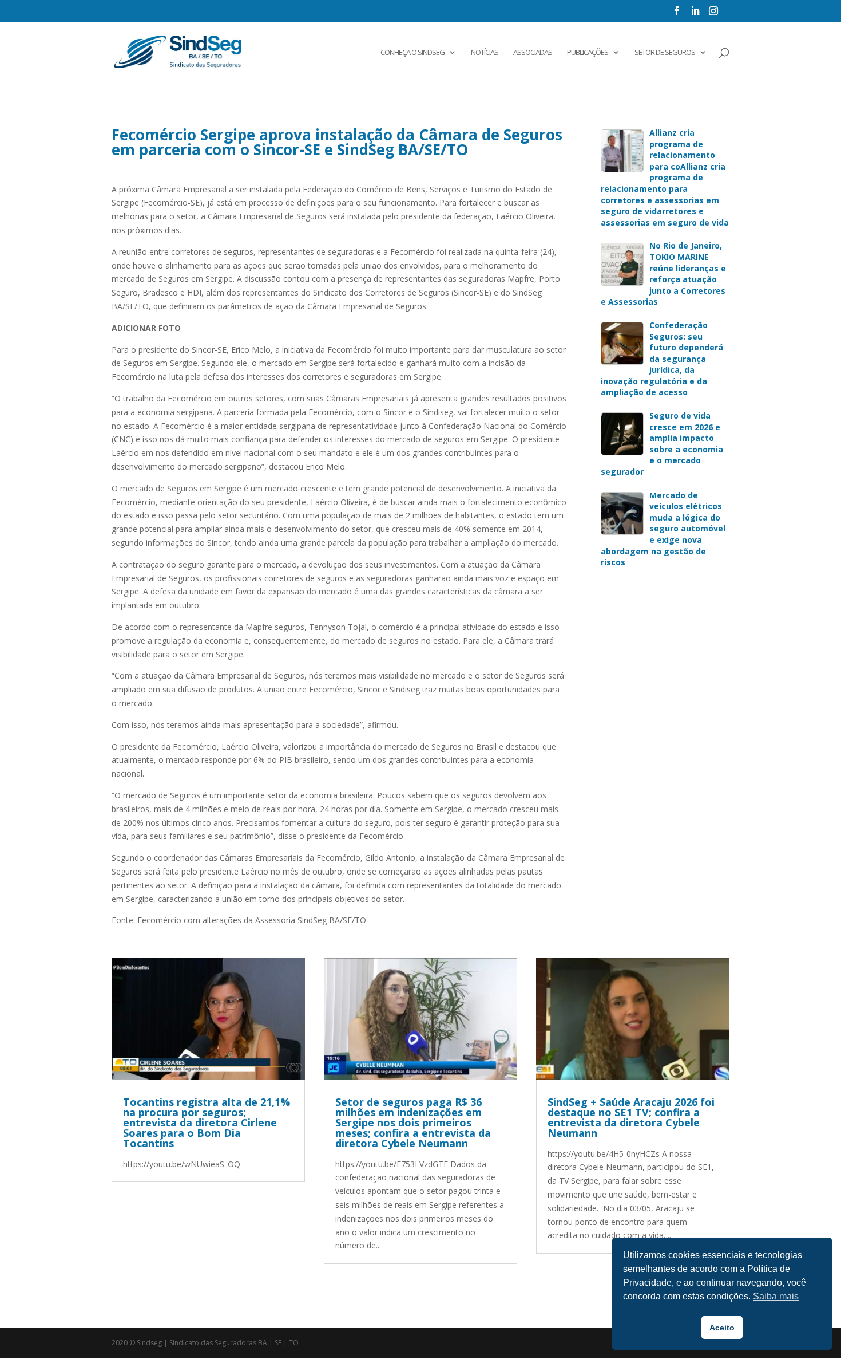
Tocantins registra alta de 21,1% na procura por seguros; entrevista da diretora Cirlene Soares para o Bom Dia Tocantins (206, 1122)
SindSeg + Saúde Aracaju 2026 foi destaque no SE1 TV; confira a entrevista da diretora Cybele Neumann (631, 1117)
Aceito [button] (722, 1327)
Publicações (587, 52)
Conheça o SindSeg (412, 52)
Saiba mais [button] (776, 1296)
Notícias (484, 52)
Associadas (532, 52)
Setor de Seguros (664, 52)
